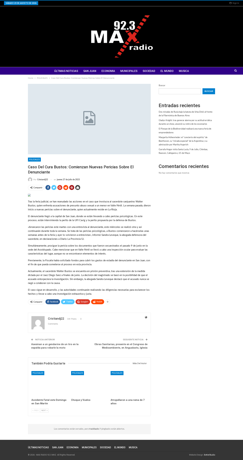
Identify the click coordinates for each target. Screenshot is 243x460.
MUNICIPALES (128, 71)
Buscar (162, 85)
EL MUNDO (167, 71)
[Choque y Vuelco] (89, 384)
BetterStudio (209, 455)
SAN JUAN (89, 71)
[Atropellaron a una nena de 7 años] (129, 384)
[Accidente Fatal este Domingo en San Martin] (49, 384)
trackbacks (94, 429)
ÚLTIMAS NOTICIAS (66, 71)
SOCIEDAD (149, 71)
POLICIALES (34, 159)
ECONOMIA (108, 71)
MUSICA (184, 71)
